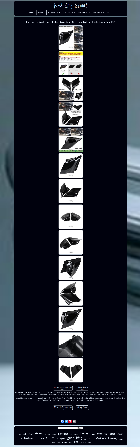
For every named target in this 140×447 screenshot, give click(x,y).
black (112, 433)
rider (85, 439)
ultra (89, 442)
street (39, 433)
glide (70, 438)
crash (20, 439)
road (54, 438)
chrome (53, 442)
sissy (54, 434)
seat (99, 433)
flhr (71, 434)
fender (93, 434)
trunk (64, 442)
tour (37, 439)
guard (121, 439)
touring (112, 438)
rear (106, 434)
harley (84, 433)
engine (76, 434)
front (76, 441)
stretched (91, 439)
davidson (101, 438)
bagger (47, 434)
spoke (62, 439)
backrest (29, 438)
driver (120, 434)
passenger (63, 434)
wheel (30, 434)
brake (70, 442)
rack (24, 434)
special (83, 442)
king (79, 438)
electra (45, 438)
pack (58, 442)
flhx (20, 434)
